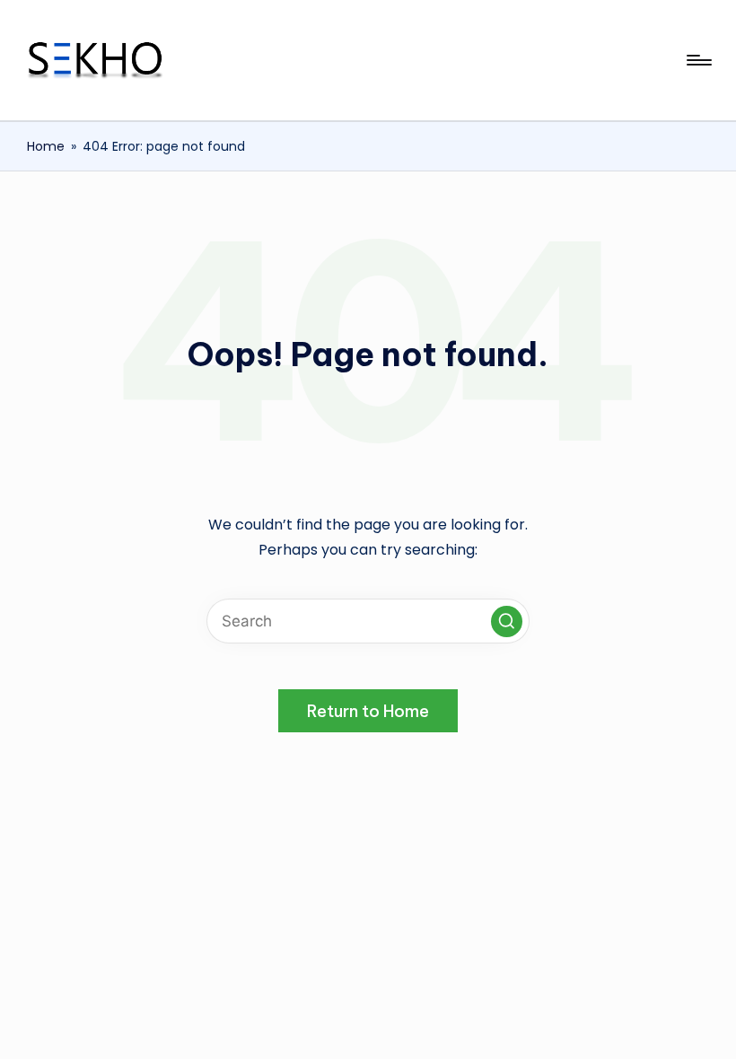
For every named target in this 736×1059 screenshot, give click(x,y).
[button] (506, 621)
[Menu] (698, 60)
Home (46, 146)
